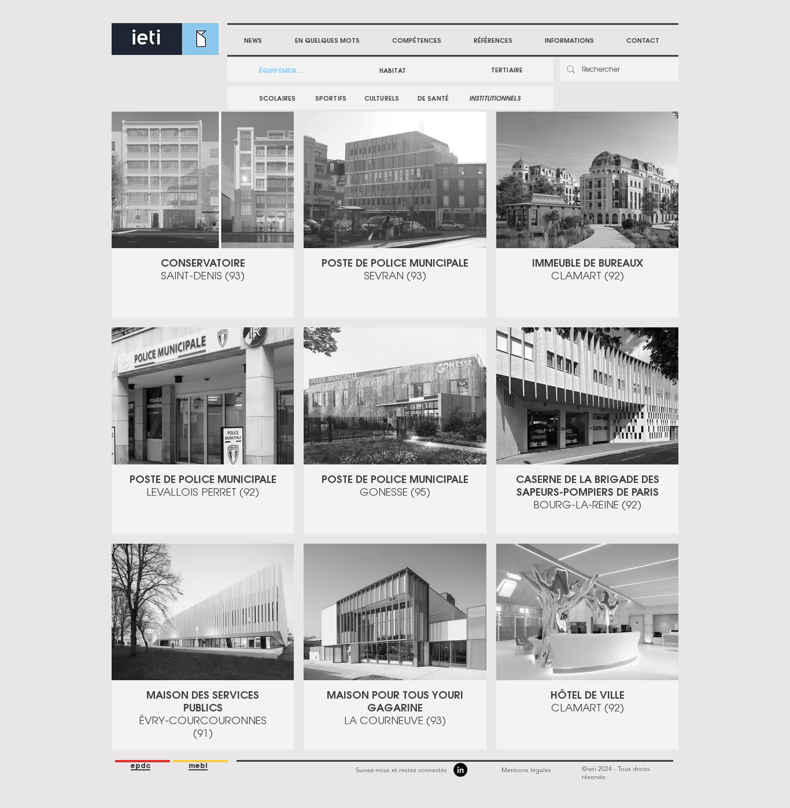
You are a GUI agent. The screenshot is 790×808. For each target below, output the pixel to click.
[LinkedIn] (460, 770)
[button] (416, 40)
